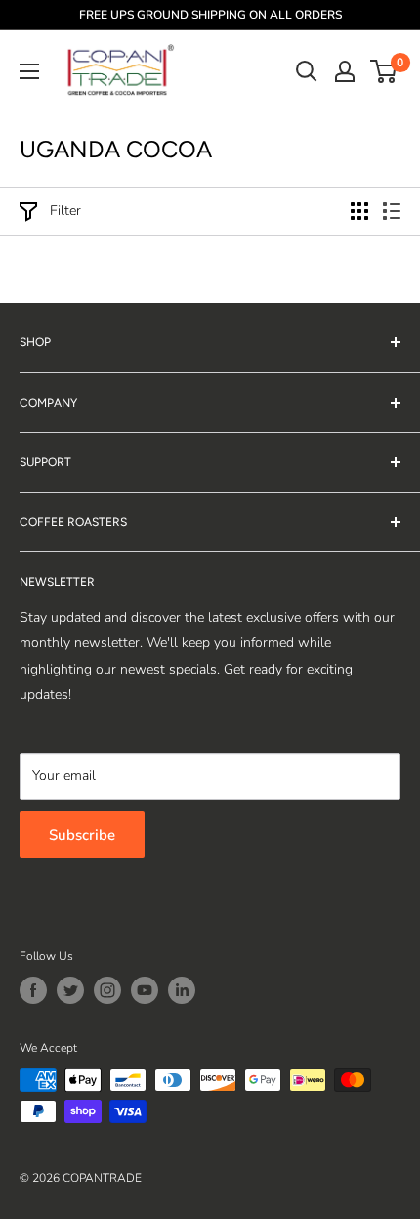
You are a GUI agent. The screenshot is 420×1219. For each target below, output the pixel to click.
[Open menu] (29, 71)
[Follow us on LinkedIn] (181, 990)
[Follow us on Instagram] (107, 990)
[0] (384, 71)
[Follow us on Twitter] (70, 990)
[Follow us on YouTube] (144, 990)
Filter (65, 210)
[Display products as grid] (359, 211)
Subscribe (82, 835)
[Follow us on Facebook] (33, 990)
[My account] (345, 71)
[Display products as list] (391, 211)
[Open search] (306, 71)
